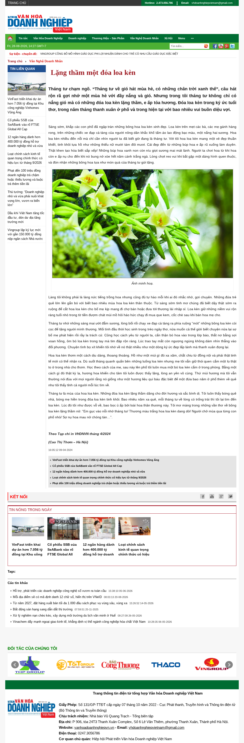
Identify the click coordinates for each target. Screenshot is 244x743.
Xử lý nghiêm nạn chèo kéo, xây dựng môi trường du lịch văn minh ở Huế (64, 615)
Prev (15, 665)
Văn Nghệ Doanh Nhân (144, 38)
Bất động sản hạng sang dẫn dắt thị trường (42, 609)
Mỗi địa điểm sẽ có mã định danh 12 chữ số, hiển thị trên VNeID (57, 597)
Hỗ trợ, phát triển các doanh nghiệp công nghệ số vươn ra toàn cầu (59, 591)
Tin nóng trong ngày (30, 510)
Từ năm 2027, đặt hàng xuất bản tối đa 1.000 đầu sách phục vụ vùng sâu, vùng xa (70, 603)
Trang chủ (17, 3)
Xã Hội (168, 38)
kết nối (18, 496)
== (192, 38)
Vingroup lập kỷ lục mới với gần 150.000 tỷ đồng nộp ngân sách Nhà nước (25, 234)
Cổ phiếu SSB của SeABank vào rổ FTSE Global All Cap (23, 124)
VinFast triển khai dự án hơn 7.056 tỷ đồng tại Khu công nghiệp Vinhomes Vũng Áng (105, 459)
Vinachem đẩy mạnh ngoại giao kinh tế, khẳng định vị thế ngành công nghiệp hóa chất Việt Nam (79, 621)
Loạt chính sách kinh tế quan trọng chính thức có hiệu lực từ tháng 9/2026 (25, 158)
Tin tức (23, 38)
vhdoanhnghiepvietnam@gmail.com (212, 2)
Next (229, 665)
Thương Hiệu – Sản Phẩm (108, 38)
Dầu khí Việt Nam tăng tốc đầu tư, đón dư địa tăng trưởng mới (26, 217)
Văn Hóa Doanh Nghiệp (48, 38)
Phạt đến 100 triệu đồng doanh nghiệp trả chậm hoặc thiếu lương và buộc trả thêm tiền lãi (109, 483)
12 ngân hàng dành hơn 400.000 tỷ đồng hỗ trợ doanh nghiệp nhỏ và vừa (25, 141)
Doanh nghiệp (77, 38)
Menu (181, 38)
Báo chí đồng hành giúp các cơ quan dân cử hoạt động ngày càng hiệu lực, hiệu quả (103, 53)
